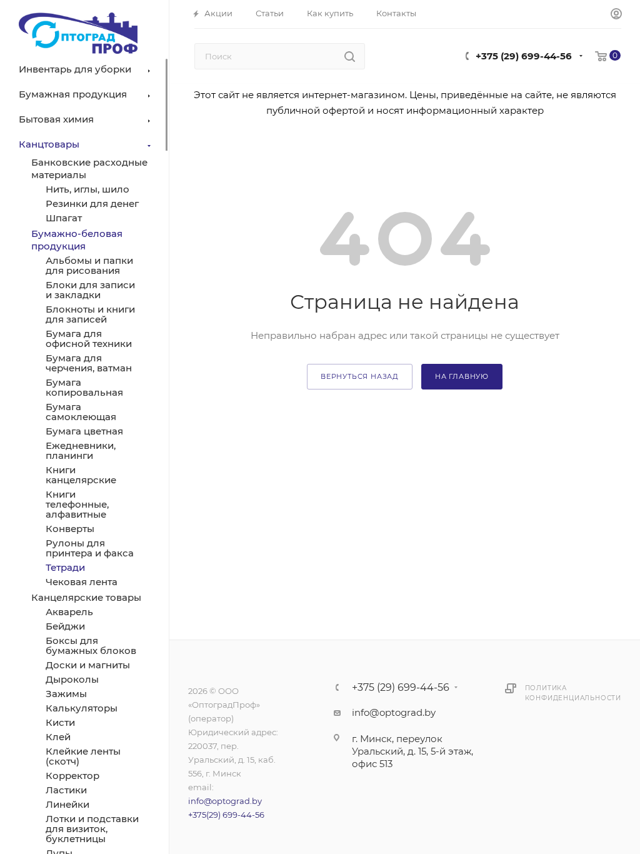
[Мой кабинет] (616, 14)
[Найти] (349, 56)
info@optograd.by (225, 801)
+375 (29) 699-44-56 (524, 56)
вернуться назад (360, 376)
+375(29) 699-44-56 (226, 815)
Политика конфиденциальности (573, 693)
